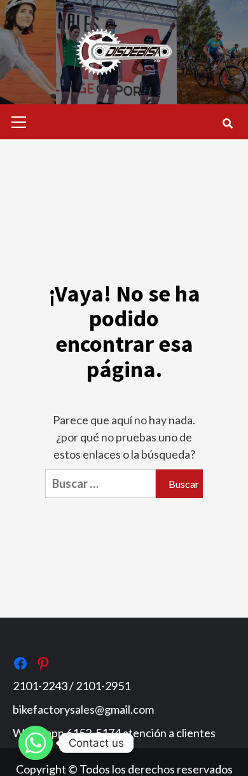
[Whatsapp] (35, 743)
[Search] (227, 123)
